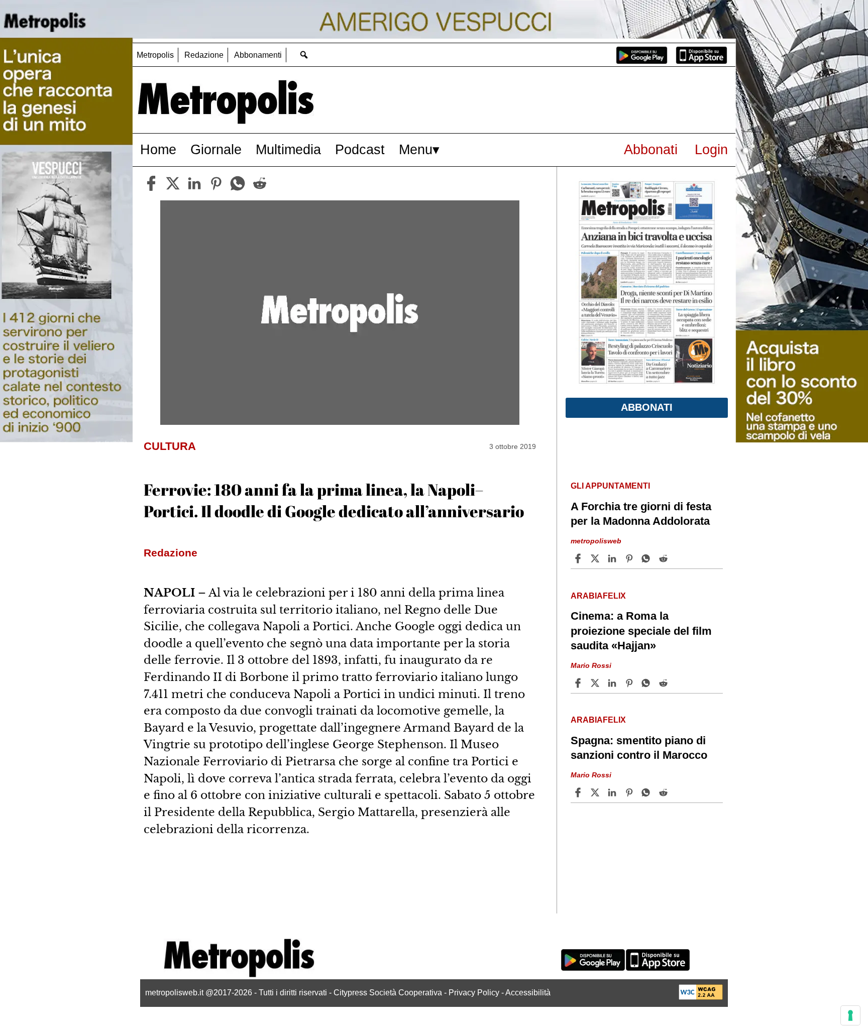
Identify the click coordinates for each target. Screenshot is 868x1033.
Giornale (216, 149)
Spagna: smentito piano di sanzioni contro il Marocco (639, 747)
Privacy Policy (474, 992)
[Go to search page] (303, 54)
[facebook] (151, 183)
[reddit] (260, 183)
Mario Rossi (591, 665)
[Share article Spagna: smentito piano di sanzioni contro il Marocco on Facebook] (579, 792)
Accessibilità (528, 992)
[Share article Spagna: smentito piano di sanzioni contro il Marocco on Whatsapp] (647, 792)
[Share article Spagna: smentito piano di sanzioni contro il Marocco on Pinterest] (630, 792)
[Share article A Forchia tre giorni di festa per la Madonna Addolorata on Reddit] (665, 558)
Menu (415, 149)
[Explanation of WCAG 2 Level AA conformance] (701, 997)
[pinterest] (216, 183)
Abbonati (651, 149)
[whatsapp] (238, 183)
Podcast (360, 149)
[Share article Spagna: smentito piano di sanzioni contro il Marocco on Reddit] (665, 792)
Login (711, 149)
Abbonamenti (258, 55)
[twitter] (173, 183)
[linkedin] (194, 183)
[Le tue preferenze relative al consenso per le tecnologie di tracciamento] (850, 1015)
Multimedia (288, 149)
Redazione (204, 55)
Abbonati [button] (647, 407)
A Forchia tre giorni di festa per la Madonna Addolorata (641, 513)
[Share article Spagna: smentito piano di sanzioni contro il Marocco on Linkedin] (613, 792)
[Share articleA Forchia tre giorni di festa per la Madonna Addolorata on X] (596, 558)
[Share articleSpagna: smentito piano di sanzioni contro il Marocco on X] (596, 792)
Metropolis (155, 55)
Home (158, 149)
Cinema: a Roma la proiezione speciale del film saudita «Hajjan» (641, 630)
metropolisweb (596, 541)
